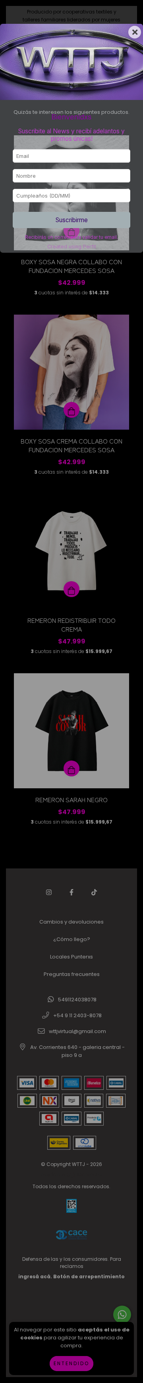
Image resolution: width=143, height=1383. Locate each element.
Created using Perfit (71, 247)
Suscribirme (72, 220)
